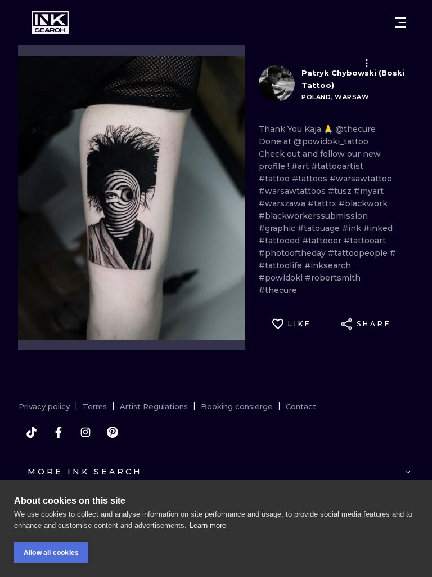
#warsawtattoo (361, 179)
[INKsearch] (50, 22)
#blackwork (363, 203)
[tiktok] (31, 432)
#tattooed (280, 241)
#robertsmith (333, 278)
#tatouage (320, 228)
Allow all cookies (51, 553)
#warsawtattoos (293, 191)
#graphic (278, 228)
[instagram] (85, 432)
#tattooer (323, 241)
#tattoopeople (359, 253)
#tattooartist (337, 166)
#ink (352, 228)
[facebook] (58, 432)
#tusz (341, 191)
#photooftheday (293, 253)
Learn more (208, 525)
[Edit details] (366, 63)
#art (301, 166)
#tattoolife (281, 265)
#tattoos (311, 179)
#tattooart (365, 241)
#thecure (278, 290)
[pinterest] (112, 432)
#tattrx (323, 203)
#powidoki (282, 278)
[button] (366, 63)
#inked (378, 228)
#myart (369, 191)
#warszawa (283, 203)
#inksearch (327, 265)
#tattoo (275, 179)
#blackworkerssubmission (313, 216)
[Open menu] (400, 22)
